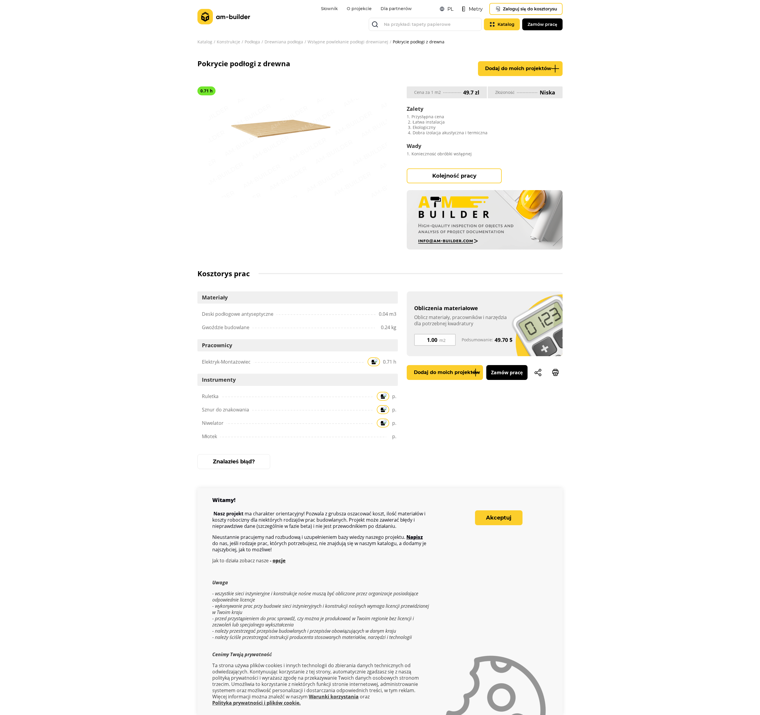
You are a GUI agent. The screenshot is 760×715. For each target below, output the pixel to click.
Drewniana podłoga (284, 42)
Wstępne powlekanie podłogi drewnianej (348, 42)
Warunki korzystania (334, 697)
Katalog (204, 42)
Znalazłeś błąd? (234, 461)
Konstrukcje (228, 42)
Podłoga (252, 42)
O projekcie (359, 8)
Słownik (329, 8)
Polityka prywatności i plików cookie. (256, 703)
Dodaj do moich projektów (518, 68)
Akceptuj (499, 517)
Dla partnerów (396, 8)
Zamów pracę (507, 372)
